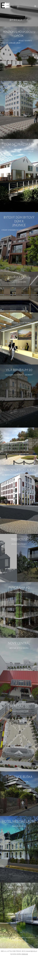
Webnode (25, 954)
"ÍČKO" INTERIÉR (19, 318)
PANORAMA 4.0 (19, 587)
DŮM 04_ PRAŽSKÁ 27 (19, 144)
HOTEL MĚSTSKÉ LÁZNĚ (19, 821)
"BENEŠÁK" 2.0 (19, 706)
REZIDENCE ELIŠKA (19, 777)
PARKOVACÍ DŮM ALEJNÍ (19, 470)
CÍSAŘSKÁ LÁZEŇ (19, 277)
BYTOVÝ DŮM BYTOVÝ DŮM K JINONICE (19, 221)
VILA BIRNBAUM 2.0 (19, 370)
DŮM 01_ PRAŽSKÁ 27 (19, 86)
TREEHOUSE (19, 539)
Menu (35, 6)
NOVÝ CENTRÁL (19, 643)
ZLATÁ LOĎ (19, 433)
